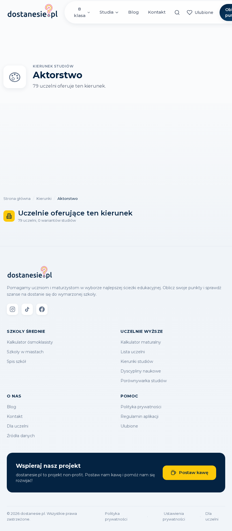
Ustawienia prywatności (174, 516)
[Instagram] (12, 309)
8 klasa (79, 12)
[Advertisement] (116, 145)
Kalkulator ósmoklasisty (30, 342)
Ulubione (129, 426)
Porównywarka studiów (144, 380)
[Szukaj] (177, 12)
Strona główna (17, 198)
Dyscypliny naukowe (141, 371)
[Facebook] (42, 309)
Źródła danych (21, 435)
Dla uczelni (17, 426)
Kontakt (157, 12)
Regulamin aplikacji (139, 416)
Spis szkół (16, 361)
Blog (133, 12)
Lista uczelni (133, 351)
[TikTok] (27, 309)
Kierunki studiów (137, 361)
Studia (106, 12)
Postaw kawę (193, 472)
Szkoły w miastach (25, 351)
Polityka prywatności (141, 406)
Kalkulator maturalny (141, 342)
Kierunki (43, 198)
